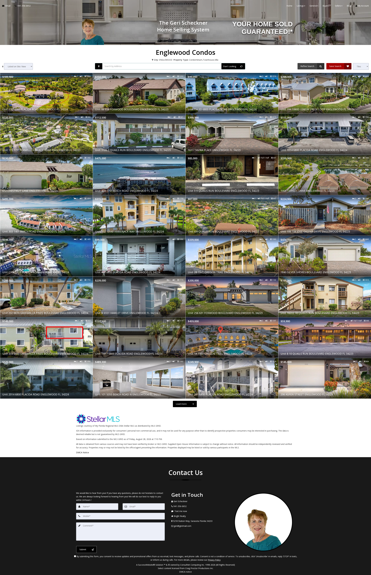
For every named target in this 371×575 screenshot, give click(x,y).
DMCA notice (185, 571)
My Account (363, 5)
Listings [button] (300, 5)
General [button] (313, 5)
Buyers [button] (326, 5)
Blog (349, 5)
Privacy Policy (214, 559)
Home (289, 5)
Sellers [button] (338, 5)
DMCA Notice (82, 452)
